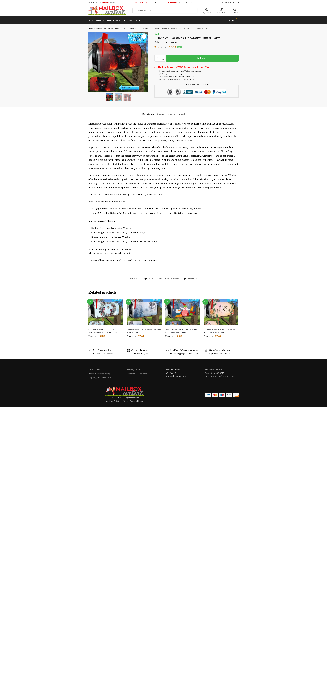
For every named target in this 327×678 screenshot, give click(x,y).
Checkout (235, 13)
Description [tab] (148, 114)
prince (198, 278)
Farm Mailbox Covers (139, 28)
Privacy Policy (133, 370)
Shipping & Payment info (99, 377)
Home (90, 28)
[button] (234, 20)
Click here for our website (102, 2)
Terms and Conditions (137, 374)
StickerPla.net (129, 401)
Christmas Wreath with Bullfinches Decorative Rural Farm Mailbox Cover (102, 330)
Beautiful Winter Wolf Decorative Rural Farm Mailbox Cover (144, 330)
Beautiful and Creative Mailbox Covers (111, 28)
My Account (206, 13)
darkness (191, 278)
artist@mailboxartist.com (222, 376)
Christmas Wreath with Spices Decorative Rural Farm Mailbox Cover (219, 330)
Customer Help (221, 13)
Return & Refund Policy (99, 374)
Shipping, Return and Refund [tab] (171, 114)
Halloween (155, 28)
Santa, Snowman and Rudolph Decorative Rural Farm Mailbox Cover (181, 330)
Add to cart (202, 58)
